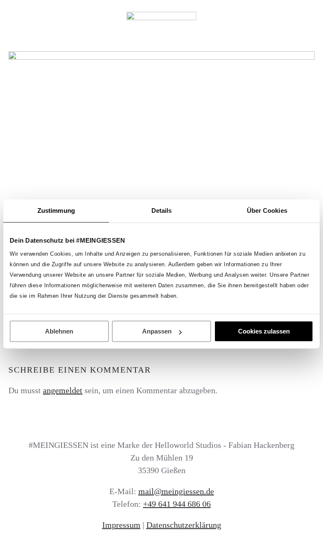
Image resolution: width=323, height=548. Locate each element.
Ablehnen (59, 331)
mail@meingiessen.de (176, 491)
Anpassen (157, 331)
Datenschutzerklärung (183, 524)
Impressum (121, 524)
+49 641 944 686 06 (177, 503)
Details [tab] (161, 210)
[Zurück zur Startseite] (162, 17)
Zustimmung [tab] (56, 210)
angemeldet (62, 390)
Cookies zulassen (264, 331)
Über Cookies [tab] (267, 210)
